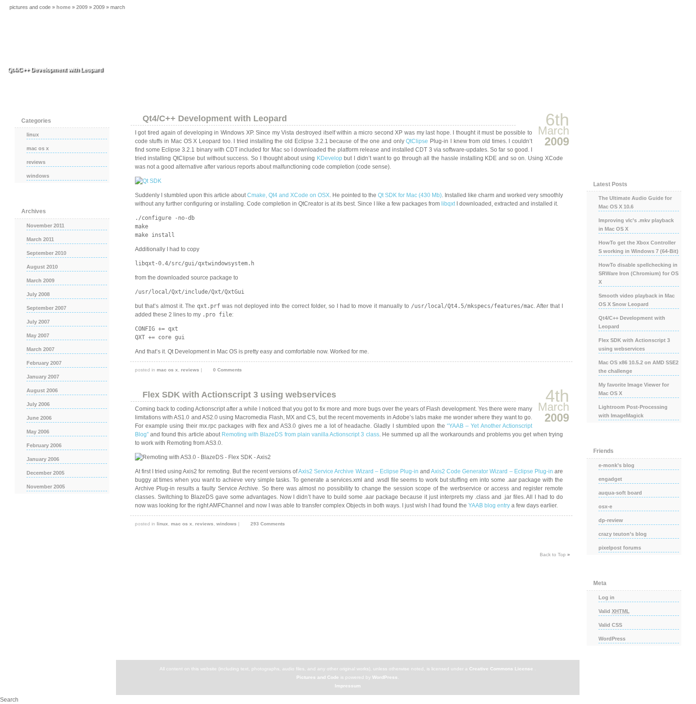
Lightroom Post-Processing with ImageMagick (633, 411)
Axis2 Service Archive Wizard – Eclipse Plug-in (358, 471)
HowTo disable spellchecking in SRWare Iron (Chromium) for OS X (638, 273)
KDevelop (329, 158)
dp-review (610, 520)
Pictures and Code (317, 677)
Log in (606, 597)
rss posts (634, 137)
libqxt (448, 203)
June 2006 (39, 418)
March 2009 (40, 280)
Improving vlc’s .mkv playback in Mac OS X (636, 224)
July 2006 (38, 404)
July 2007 (38, 322)
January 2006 (43, 459)
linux (162, 523)
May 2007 (38, 335)
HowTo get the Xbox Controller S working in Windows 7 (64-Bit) (638, 247)
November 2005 (46, 486)
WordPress (611, 638)
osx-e (605, 506)
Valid (614, 611)
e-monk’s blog (616, 465)
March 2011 (40, 239)
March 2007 (40, 349)
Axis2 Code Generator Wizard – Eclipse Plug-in (492, 471)
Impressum (348, 685)
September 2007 (46, 308)
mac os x (167, 369)
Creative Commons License (501, 668)
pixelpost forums (619, 548)
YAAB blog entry (489, 505)
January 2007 (43, 376)
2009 (82, 7)
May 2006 (38, 431)
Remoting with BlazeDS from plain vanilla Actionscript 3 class (300, 434)
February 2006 (44, 445)
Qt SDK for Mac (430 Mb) (410, 195)
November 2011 (45, 225)
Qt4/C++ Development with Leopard (215, 118)
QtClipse (417, 141)
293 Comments (267, 523)
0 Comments (227, 369)
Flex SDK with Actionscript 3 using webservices (239, 394)
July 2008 (38, 294)
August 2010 (42, 267)
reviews (190, 369)
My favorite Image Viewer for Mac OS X (633, 389)
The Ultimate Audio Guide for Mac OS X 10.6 (635, 202)
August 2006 (42, 390)
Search (9, 699)
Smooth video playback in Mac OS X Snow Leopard (636, 300)
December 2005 (45, 473)
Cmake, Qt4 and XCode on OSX (288, 195)
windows (226, 523)
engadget (610, 479)
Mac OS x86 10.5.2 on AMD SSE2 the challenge (638, 367)
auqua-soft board (620, 493)
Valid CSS (610, 625)
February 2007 (44, 363)
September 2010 (46, 253)
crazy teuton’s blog (622, 534)
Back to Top (553, 554)
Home (63, 7)
